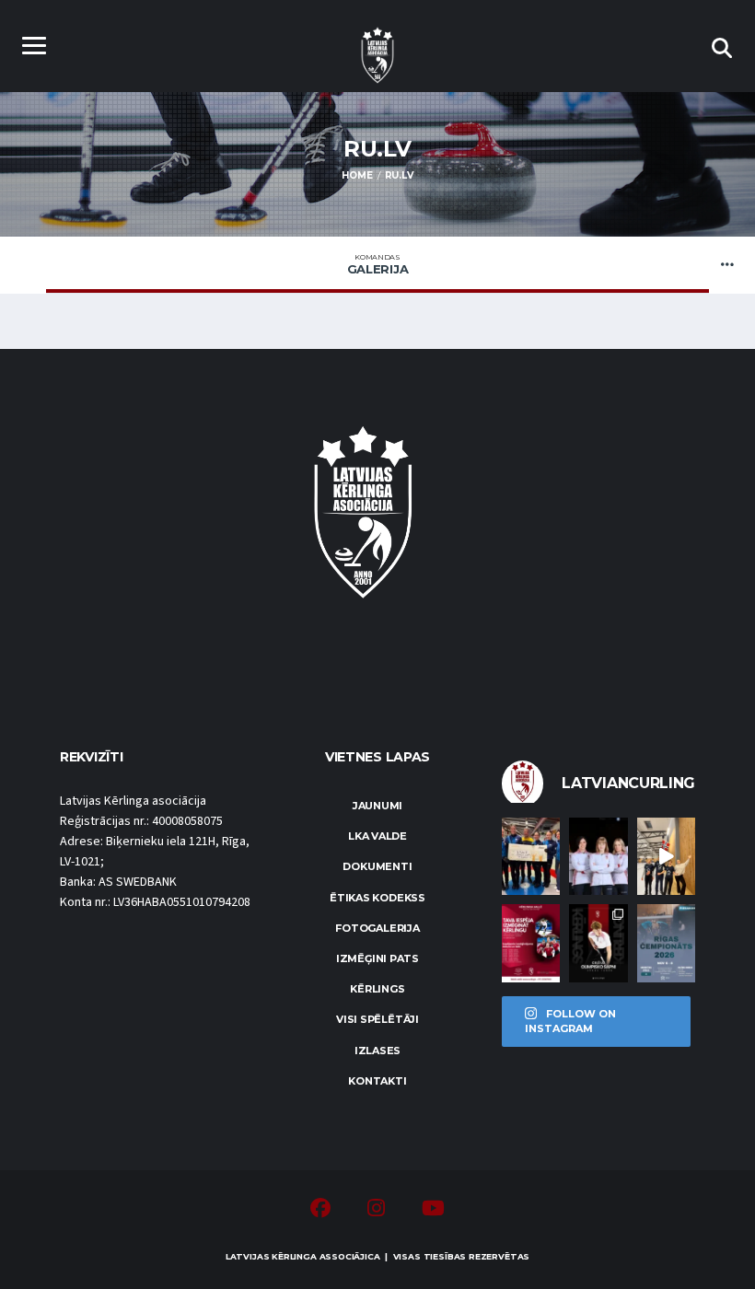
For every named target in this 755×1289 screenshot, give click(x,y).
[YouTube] (433, 1210)
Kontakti (377, 1080)
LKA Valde (377, 836)
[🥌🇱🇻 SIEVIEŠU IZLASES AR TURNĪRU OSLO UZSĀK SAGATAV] (598, 856)
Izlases (377, 1050)
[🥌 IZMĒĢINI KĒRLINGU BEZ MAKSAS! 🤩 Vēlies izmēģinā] (531, 942)
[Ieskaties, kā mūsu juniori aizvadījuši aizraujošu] (666, 856)
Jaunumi (377, 805)
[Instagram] (376, 1210)
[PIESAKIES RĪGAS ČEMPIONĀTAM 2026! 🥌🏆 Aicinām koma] (666, 942)
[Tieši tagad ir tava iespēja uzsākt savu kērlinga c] (598, 942)
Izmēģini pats (377, 958)
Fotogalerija (377, 928)
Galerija (378, 264)
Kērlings (377, 988)
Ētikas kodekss (377, 897)
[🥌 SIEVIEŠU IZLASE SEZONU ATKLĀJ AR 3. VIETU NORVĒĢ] (531, 856)
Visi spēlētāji (377, 1019)
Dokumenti (377, 866)
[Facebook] (320, 1210)
